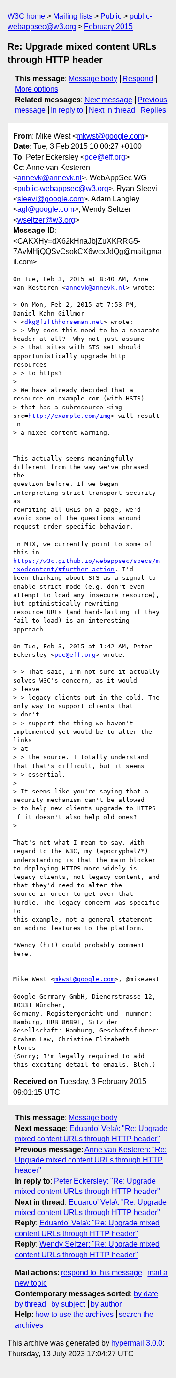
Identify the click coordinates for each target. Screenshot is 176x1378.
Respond (137, 79)
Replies (153, 110)
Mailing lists (72, 16)
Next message (108, 100)
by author (106, 1304)
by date (146, 1294)
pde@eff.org (104, 157)
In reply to (67, 110)
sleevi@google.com (50, 199)
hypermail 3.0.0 (136, 1343)
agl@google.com (45, 209)
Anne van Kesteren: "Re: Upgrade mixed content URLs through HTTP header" (91, 1160)
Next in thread (112, 110)
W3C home (26, 16)
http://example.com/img (69, 415)
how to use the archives (74, 1314)
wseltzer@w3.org (46, 220)
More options (36, 89)
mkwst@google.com (110, 136)
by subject (68, 1304)
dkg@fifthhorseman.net (63, 321)
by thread (30, 1304)
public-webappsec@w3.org (62, 188)
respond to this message (101, 1273)
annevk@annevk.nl (49, 178)
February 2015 (108, 27)
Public (111, 16)
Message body (93, 79)
